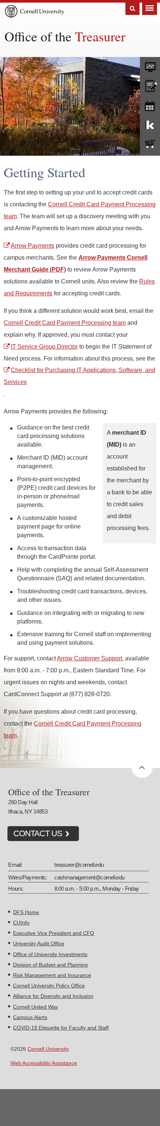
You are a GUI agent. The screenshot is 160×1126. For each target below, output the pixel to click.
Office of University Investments (50, 954)
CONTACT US (37, 833)
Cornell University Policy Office (49, 986)
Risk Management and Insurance (52, 975)
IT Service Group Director (44, 346)
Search (132, 9)
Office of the (64, 36)
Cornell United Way (35, 1007)
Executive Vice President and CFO (53, 933)
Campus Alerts (30, 1017)
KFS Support (150, 124)
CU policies (150, 85)
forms (150, 65)
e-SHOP (150, 144)
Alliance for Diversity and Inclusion (53, 996)
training (150, 104)
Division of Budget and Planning (50, 965)
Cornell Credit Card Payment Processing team (65, 322)
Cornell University (48, 1049)
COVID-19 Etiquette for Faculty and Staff (61, 1028)
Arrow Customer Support (89, 658)
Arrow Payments (32, 245)
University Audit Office (38, 943)
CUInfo (21, 923)
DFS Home (26, 912)
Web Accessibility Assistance (43, 1063)
